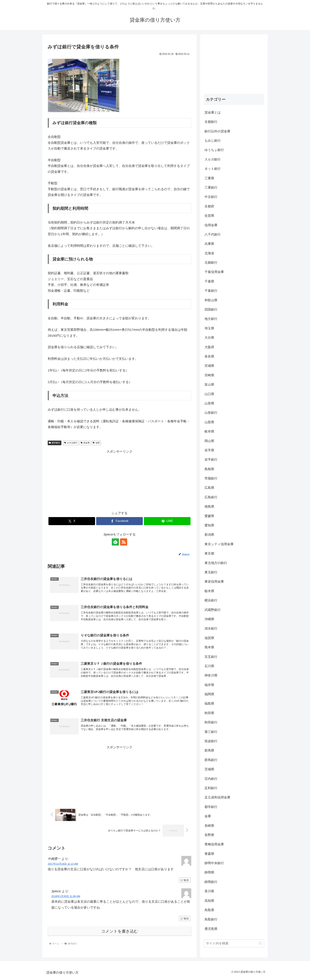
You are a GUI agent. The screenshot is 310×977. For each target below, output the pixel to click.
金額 (97, 442)
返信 (186, 880)
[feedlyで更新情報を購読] (115, 542)
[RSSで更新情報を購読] (123, 542)
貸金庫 (86, 442)
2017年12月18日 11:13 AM (63, 863)
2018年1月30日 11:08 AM (65, 896)
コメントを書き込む (119, 931)
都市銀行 (56, 442)
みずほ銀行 (72, 442)
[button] (260, 943)
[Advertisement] (119, 479)
